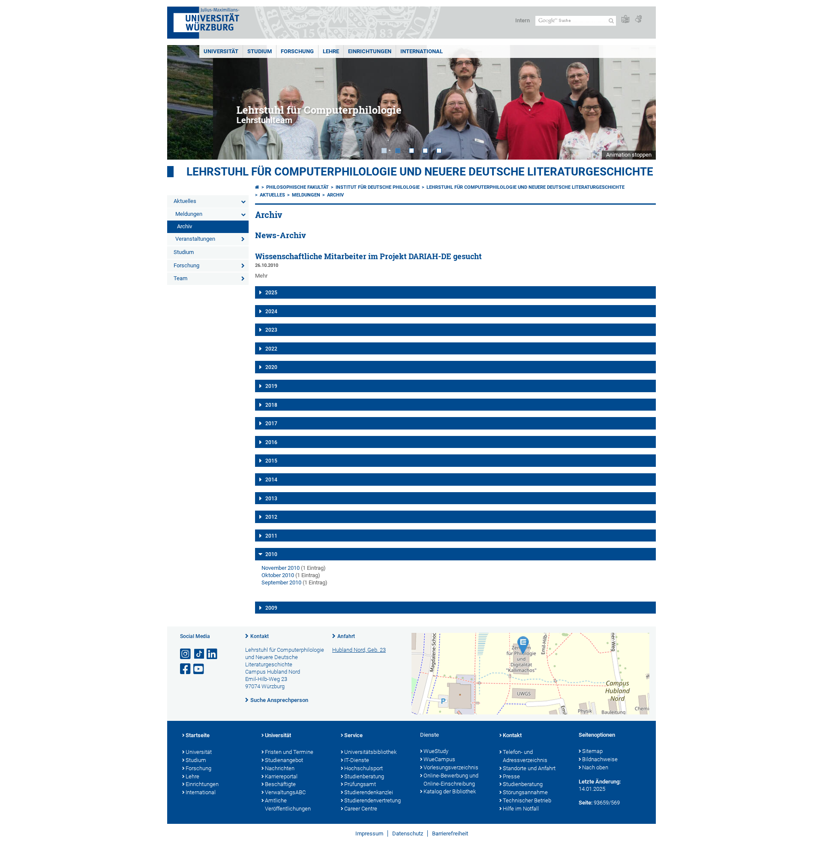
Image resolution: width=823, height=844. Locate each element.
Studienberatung (364, 776)
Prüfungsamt (360, 784)
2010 (271, 554)
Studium (259, 51)
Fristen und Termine (289, 752)
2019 (271, 386)
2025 (271, 293)
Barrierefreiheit (450, 833)
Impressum (369, 833)
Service (353, 735)
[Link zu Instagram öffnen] (186, 654)
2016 (271, 442)
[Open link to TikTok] (199, 654)
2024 (271, 312)
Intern (522, 20)
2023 (271, 330)
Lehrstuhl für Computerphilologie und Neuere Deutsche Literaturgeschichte (419, 171)
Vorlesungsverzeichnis (451, 767)
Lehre (331, 51)
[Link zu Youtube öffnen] (199, 669)
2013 (271, 499)
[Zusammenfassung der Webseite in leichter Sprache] (625, 19)
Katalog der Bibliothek (450, 791)
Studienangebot (284, 760)
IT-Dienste (356, 760)
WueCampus (439, 759)
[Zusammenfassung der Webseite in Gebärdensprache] (638, 19)
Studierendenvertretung (372, 800)
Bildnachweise (600, 759)
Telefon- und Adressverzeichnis (525, 756)
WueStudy (436, 751)
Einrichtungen (369, 51)
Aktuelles (185, 201)
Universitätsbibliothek (370, 752)
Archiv (184, 226)
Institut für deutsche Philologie (378, 187)
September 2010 (281, 582)
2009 (271, 608)
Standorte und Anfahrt (529, 768)
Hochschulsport (363, 768)
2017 (271, 423)
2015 (271, 461)
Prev (182, 102)
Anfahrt (346, 636)
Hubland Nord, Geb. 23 (359, 650)
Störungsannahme (525, 792)
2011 (271, 536)
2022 (271, 349)
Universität (221, 51)
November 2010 (280, 568)
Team (180, 278)
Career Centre (360, 808)
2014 (271, 480)
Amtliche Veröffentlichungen (288, 804)
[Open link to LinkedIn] (213, 654)
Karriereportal (281, 776)
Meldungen (188, 214)
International (421, 51)
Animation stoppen (629, 154)
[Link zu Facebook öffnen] (186, 669)
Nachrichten (279, 768)
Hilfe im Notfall (521, 808)
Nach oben (595, 767)
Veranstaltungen (195, 239)
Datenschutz (407, 833)
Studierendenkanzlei (368, 792)
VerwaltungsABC (285, 792)
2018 (271, 405)
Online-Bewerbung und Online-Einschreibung (451, 779)
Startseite (198, 735)
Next (641, 102)
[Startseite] (257, 187)
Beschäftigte (280, 784)
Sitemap (592, 751)
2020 (271, 367)
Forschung (297, 51)
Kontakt (259, 636)
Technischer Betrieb (527, 800)
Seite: (585, 802)
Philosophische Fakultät (297, 187)
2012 (271, 517)
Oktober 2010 (277, 575)
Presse (511, 776)
